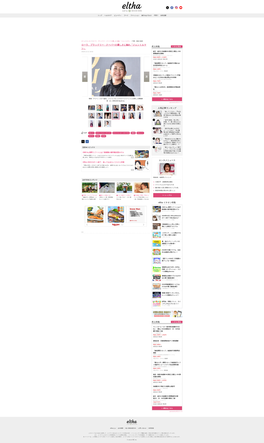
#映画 (97, 136)
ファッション (135, 15)
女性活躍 (163, 15)
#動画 (133, 133)
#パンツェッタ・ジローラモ (121, 133)
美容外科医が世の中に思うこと (165, 190)
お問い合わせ (142, 428)
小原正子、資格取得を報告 (164, 182)
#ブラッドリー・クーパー (103, 133)
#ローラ (91, 133)
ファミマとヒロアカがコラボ (164, 185)
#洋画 (103, 136)
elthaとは (113, 428)
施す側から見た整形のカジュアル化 (166, 187)
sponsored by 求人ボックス (176, 102)
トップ (100, 15)
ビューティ (117, 15)
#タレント (140, 133)
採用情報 (151, 428)
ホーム (83, 41)
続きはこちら (168, 99)
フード (126, 15)
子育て (156, 15)
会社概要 (120, 428)
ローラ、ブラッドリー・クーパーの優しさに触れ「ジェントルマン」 (112, 41)
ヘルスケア (108, 15)
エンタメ (89, 41)
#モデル (91, 136)
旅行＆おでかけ (146, 15)
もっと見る (168, 195)
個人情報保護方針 (130, 428)
